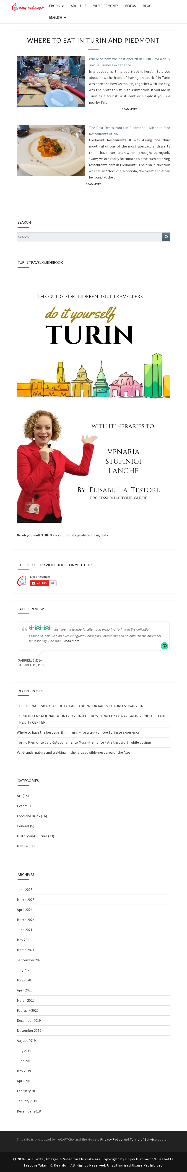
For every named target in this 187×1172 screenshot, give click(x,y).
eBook (54, 6)
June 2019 (24, 1060)
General (23, 826)
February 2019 (28, 1091)
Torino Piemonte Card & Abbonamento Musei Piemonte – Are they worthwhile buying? (84, 742)
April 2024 (24, 909)
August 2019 (26, 1040)
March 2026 (25, 899)
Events (22, 806)
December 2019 (29, 1020)
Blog (147, 6)
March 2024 (25, 919)
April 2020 (24, 990)
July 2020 (24, 970)
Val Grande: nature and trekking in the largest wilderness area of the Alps (73, 752)
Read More (131, 109)
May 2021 (24, 939)
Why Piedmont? (105, 6)
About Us (78, 6)
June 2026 (24, 889)
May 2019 (24, 1071)
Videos (130, 6)
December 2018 (29, 1111)
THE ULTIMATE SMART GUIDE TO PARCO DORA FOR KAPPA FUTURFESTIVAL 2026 (80, 706)
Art (19, 795)
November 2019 (29, 1030)
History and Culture (32, 836)
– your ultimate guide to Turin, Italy (62, 535)
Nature (22, 846)
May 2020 (24, 980)
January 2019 (27, 1101)
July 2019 (24, 1050)
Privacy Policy (111, 1139)
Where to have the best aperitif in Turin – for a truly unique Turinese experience (129, 62)
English (55, 17)
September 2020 (29, 960)
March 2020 (25, 1000)
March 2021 (25, 950)
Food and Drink (28, 816)
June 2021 (24, 929)
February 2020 (28, 1010)
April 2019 (24, 1081)
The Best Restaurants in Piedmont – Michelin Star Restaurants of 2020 (129, 130)
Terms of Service (143, 1139)
